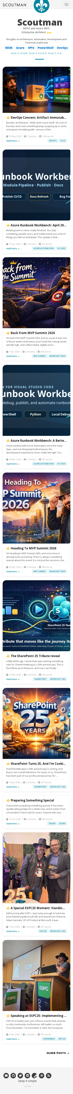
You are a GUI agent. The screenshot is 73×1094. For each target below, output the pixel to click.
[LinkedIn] (27, 1075)
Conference (49, 1039)
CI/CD (62, 140)
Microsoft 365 (57, 679)
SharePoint (40, 679)
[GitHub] (13, 1075)
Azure (62, 823)
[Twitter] (20, 1075)
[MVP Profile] (34, 1075)
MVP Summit (39, 356)
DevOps (53, 140)
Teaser (52, 823)
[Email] (6, 1075)
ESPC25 (43, 931)
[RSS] (48, 1075)
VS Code (61, 248)
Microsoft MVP (57, 356)
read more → (12, 140)
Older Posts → (58, 1053)
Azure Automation (44, 248)
